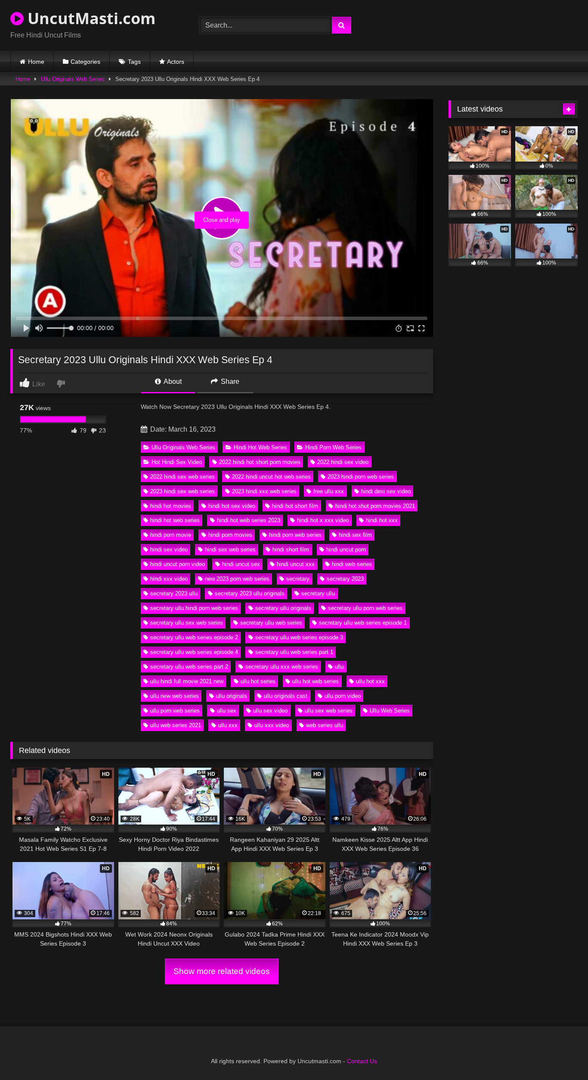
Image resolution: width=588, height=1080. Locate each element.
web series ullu (324, 725)
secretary (297, 579)
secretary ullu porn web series (365, 608)
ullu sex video (270, 710)
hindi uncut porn (346, 549)
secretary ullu (318, 593)
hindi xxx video (169, 579)
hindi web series (352, 564)
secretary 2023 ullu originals (250, 593)
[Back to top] (561, 1054)
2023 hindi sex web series (182, 491)
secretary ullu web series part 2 (189, 666)
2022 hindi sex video (342, 462)
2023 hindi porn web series (361, 476)
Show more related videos (221, 971)
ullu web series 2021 (175, 725)
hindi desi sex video (386, 491)
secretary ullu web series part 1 (294, 652)
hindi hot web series (175, 520)
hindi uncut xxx (296, 564)
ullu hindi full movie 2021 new (186, 681)
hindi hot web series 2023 (248, 520)
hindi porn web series (295, 535)
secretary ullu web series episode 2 (194, 637)
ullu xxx (228, 725)
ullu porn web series (175, 710)
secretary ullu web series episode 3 (299, 637)
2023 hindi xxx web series (264, 491)
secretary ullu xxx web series (281, 666)
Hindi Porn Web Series (333, 447)
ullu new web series (174, 696)
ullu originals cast (285, 696)
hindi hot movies (170, 506)
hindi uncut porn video (177, 564)
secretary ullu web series (271, 622)
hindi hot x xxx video (323, 520)
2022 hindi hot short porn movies (259, 462)
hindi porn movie (170, 535)
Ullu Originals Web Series (73, 79)
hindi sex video (169, 549)
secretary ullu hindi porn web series (194, 608)
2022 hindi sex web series (182, 476)
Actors (175, 61)
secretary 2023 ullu (174, 593)
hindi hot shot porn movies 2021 (375, 506)
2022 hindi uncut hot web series (271, 476)
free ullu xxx (328, 491)
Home (36, 61)
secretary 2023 (345, 579)
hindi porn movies (230, 535)
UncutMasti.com (89, 18)
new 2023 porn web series (237, 579)
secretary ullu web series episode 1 (363, 622)
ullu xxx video (271, 725)
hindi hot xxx (382, 520)
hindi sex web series (230, 549)
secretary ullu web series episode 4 (194, 652)
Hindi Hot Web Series (260, 447)
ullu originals (231, 696)
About (172, 381)
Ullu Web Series (390, 710)
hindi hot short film (295, 506)
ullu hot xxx (370, 681)
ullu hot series (258, 681)
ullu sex (226, 710)
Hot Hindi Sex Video (177, 462)
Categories (85, 61)
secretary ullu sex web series (186, 622)
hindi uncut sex (241, 564)
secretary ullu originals (283, 608)
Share (229, 381)
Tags (134, 61)
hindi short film (290, 549)
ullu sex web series (329, 710)
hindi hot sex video (231, 506)
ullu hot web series (315, 681)
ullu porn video (343, 696)
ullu (339, 666)
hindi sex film (355, 535)
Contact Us (362, 1061)
